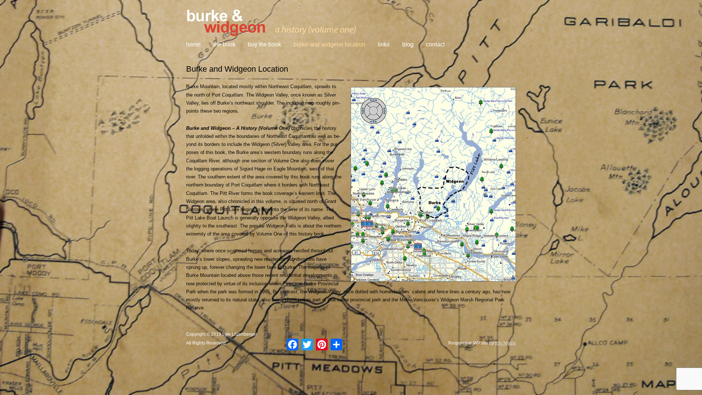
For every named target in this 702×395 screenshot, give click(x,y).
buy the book (264, 44)
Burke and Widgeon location (329, 44)
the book (224, 44)
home (193, 44)
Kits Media (505, 343)
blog (408, 44)
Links (384, 44)
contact (435, 44)
